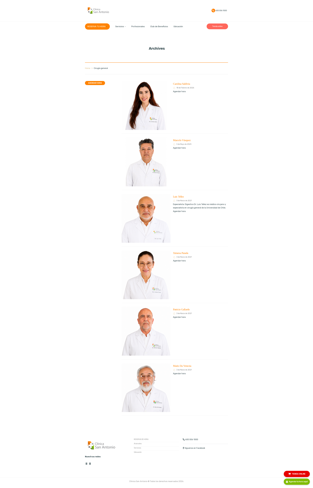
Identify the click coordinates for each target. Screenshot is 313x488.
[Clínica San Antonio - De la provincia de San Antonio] (97, 10)
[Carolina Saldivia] (146, 105)
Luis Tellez (178, 196)
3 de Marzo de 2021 (184, 201)
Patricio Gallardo (181, 309)
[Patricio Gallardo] (146, 331)
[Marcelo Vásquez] (146, 161)
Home (87, 68)
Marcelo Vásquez (182, 140)
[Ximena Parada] (146, 274)
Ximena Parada (180, 253)
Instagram (90, 463)
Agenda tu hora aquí (298, 481)
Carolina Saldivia (181, 83)
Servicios (137, 448)
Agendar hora (95, 83)
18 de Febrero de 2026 (185, 88)
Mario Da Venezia (182, 365)
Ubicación (138, 452)
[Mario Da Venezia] (146, 387)
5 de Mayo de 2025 (183, 144)
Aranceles (138, 444)
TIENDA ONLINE (298, 474)
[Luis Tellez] (146, 218)
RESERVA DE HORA (141, 439)
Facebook (86, 463)
